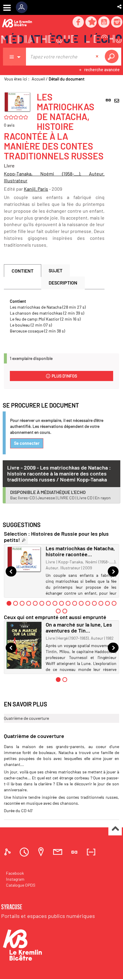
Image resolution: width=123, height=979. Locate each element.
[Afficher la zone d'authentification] (23, 7)
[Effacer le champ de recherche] (97, 57)
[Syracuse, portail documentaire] (61, 39)
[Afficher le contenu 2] (15, 603)
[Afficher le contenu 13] (87, 603)
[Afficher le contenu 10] (68, 603)
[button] (120, 6)
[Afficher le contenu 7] (48, 603)
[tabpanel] (54, 316)
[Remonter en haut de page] (115, 829)
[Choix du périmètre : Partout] (14, 57)
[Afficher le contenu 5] (35, 603)
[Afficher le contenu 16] (107, 603)
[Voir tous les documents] (24, 540)
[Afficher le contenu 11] (74, 603)
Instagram (15, 879)
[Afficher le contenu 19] (64, 611)
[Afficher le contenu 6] (41, 603)
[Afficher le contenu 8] (55, 603)
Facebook (15, 873)
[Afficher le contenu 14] (94, 603)
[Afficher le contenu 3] (22, 603)
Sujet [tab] (55, 270)
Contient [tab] (22, 271)
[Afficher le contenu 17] (114, 603)
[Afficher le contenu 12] (81, 603)
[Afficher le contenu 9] (61, 603)
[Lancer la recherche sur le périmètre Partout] (112, 57)
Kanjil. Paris (36, 189)
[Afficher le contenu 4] (28, 603)
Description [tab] (63, 282)
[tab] (8, 852)
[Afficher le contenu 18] (58, 611)
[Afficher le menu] (7, 8)
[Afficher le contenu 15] (101, 603)
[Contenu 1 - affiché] (9, 603)
